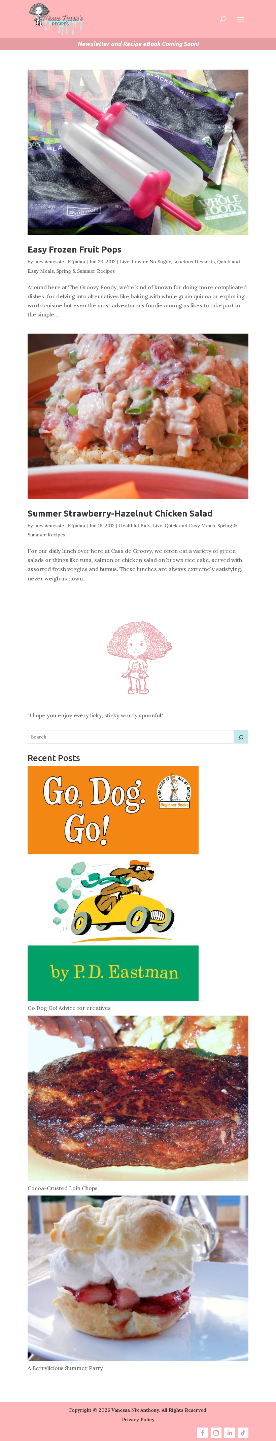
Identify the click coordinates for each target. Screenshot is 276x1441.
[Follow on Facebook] (202, 1433)
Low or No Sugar (151, 262)
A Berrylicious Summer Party (65, 1368)
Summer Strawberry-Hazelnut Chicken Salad (120, 513)
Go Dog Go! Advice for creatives (69, 1007)
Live (124, 262)
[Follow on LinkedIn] (229, 1433)
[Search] (241, 737)
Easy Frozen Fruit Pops (75, 249)
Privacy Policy (138, 1419)
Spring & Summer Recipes (85, 271)
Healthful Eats (134, 526)
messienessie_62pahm (59, 262)
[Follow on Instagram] (216, 1433)
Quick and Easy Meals (190, 526)
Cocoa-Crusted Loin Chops (63, 1188)
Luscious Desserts (194, 262)
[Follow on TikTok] (243, 1433)
